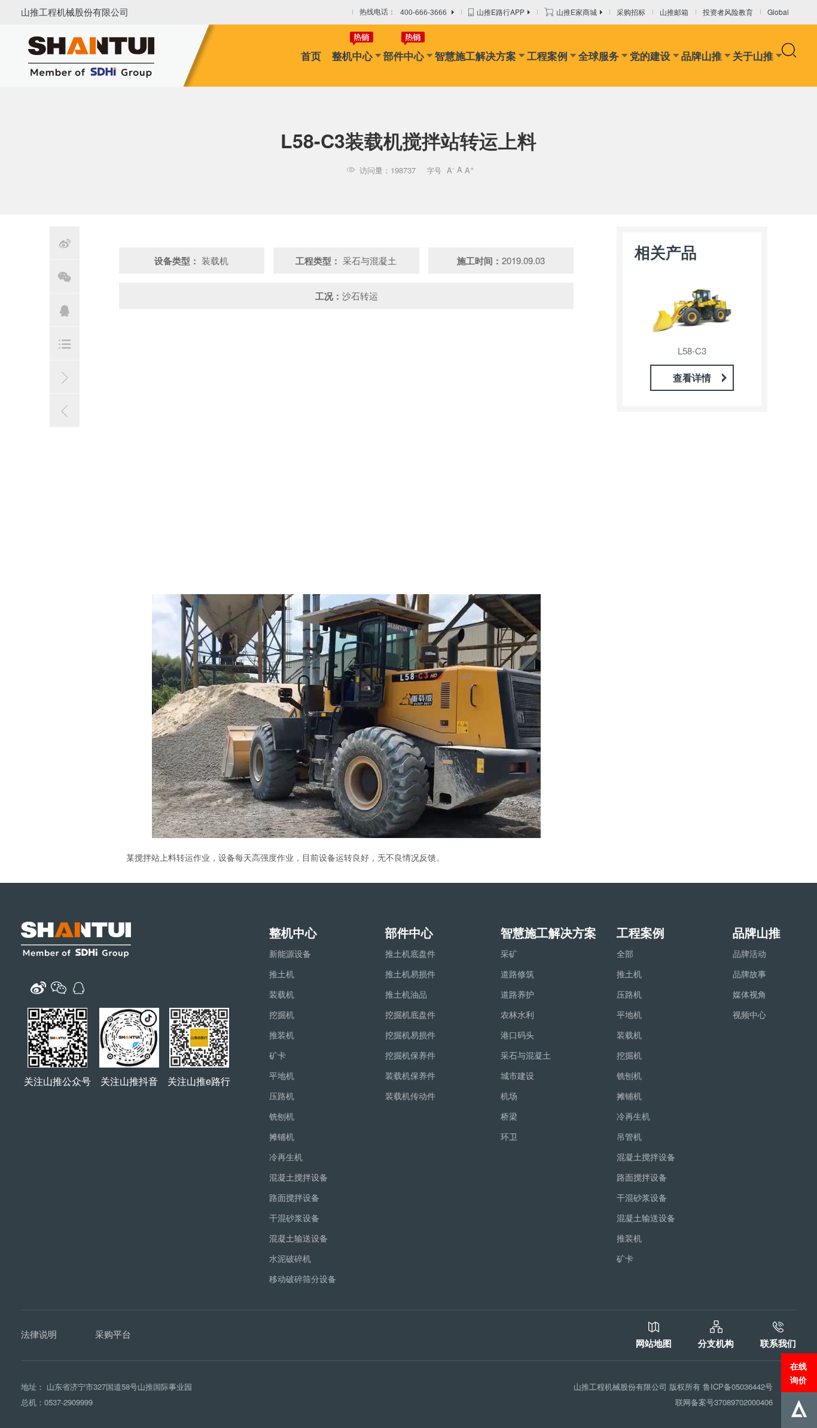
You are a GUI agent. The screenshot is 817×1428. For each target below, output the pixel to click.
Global (778, 12)
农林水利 (517, 1014)
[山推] (109, 56)
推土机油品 (406, 994)
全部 (625, 953)
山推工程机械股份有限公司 (75, 11)
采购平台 (113, 1334)
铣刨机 (281, 1116)
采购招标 (631, 12)
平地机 (281, 1075)
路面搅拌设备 (294, 1197)
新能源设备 (290, 953)
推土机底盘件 (410, 953)
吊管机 (629, 1136)
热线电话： (403, 12)
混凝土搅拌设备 (298, 1177)
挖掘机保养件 (410, 1055)
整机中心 (352, 55)
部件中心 (403, 55)
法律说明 (39, 1334)
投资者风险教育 (728, 12)
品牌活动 (749, 953)
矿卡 (277, 1055)
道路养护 (517, 994)
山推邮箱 (674, 12)
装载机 (281, 994)
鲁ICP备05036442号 (738, 1386)
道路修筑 (517, 974)
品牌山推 (701, 55)
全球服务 (598, 55)
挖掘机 (281, 1014)
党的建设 (650, 55)
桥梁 (509, 1116)
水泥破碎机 (290, 1258)
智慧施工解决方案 (475, 55)
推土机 (281, 974)
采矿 (509, 953)
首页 (311, 55)
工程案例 (547, 55)
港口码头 (517, 1035)
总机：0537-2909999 (57, 1402)
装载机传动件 (410, 1096)
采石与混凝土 (526, 1055)
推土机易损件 (410, 974)
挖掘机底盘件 (410, 1014)
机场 (509, 1096)
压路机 (281, 1096)
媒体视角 (749, 994)
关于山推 (753, 55)
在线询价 (798, 1372)
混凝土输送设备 (298, 1238)
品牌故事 (749, 974)
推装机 (281, 1035)
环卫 (509, 1136)
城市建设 (517, 1075)
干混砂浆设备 (294, 1218)
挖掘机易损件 (410, 1035)
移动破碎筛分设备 (302, 1279)
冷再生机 (286, 1157)
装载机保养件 (410, 1075)
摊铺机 (281, 1136)
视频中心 (749, 1014)
